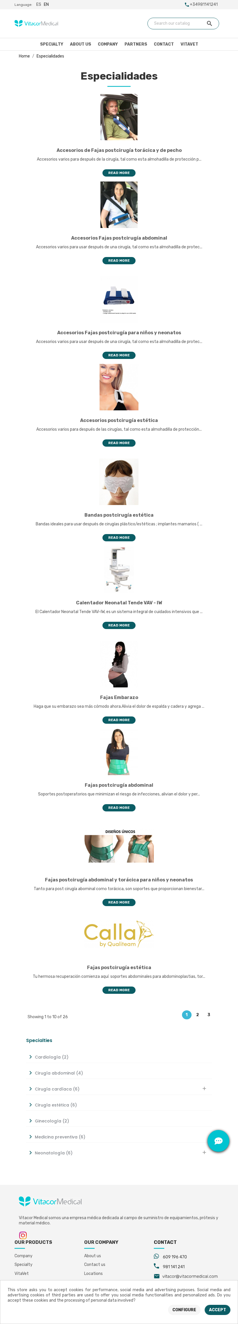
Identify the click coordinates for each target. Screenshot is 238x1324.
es (38, 4)
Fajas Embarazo (119, 697)
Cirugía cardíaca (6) (57, 1089)
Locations (93, 1273)
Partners (136, 44)
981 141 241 (174, 1266)
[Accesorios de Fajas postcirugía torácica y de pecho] (119, 116)
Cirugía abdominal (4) (59, 1073)
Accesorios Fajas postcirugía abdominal (119, 238)
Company (108, 44)
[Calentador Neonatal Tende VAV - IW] (119, 569)
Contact (164, 44)
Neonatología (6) (54, 1153)
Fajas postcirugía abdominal (119, 785)
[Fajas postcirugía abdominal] (119, 751)
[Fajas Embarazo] (119, 664)
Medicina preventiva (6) (60, 1137)
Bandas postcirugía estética (119, 515)
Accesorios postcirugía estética (119, 420)
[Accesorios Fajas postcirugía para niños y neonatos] (119, 299)
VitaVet (189, 44)
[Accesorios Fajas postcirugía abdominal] (119, 204)
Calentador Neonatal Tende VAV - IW (119, 603)
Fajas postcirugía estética (119, 967)
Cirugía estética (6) (56, 1105)
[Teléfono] (218, 1119)
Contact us (94, 1264)
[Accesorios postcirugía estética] (119, 387)
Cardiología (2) (51, 1057)
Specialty (51, 44)
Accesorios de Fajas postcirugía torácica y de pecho (119, 150)
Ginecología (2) (52, 1121)
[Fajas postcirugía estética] (119, 934)
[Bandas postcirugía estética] (119, 481)
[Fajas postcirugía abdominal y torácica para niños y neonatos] (119, 846)
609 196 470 (175, 1257)
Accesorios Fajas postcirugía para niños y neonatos (119, 332)
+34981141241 (204, 4)
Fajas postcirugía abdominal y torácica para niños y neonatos (119, 880)
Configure (184, 1309)
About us (80, 44)
